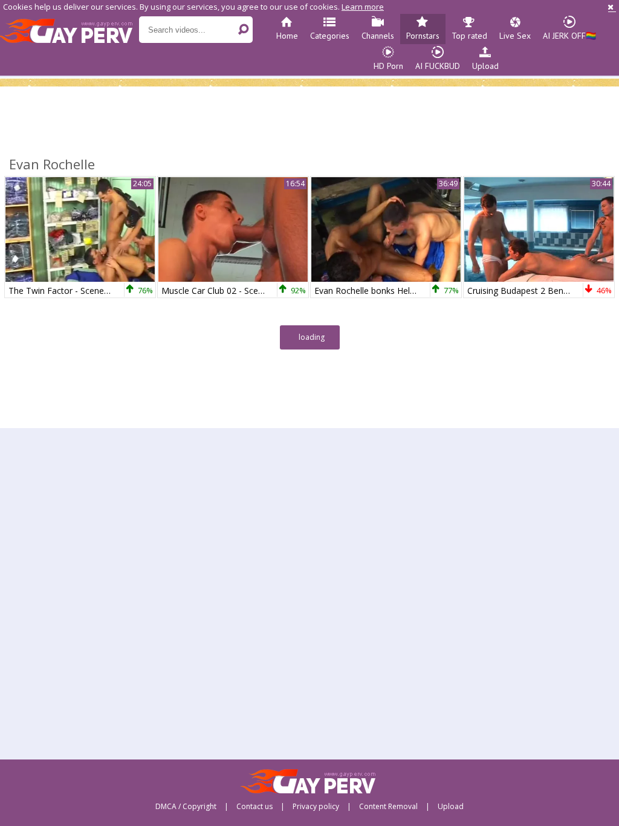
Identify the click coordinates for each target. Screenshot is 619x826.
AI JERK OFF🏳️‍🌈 (569, 35)
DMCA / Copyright (185, 806)
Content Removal (388, 806)
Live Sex (515, 35)
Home (287, 35)
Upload (485, 65)
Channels (377, 35)
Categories (329, 35)
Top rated (469, 35)
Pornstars (422, 35)
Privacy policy (316, 806)
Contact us (254, 806)
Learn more (363, 6)
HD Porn (388, 65)
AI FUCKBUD (437, 65)
